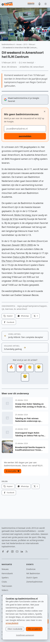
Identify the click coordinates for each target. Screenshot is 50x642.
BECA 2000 (26, 245)
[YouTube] (17, 551)
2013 (25, 44)
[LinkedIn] (22, 551)
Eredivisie (30, 569)
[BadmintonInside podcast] (39, 4)
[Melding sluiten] (45, 111)
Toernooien (7, 586)
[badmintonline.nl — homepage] (7, 4)
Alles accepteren (34, 629)
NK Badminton (33, 573)
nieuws (19, 44)
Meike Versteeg (22, 215)
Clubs (4, 581)
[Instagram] (12, 551)
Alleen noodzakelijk (15, 629)
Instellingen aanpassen (25, 635)
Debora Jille (19, 257)
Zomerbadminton (34, 581)
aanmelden (25, 136)
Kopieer (10, 316)
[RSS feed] (26, 551)
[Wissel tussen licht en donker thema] (45, 4)
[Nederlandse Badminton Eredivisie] (31, 3)
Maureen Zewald (10, 245)
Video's (5, 590)
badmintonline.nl (8, 44)
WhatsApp (25, 316)
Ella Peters (7, 260)
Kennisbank (7, 573)
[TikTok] (7, 551)
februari (32, 44)
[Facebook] (3, 551)
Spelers (5, 577)
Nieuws (5, 569)
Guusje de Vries (10, 218)
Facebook (10, 322)
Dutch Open (32, 577)
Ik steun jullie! (11, 471)
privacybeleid (12, 623)
